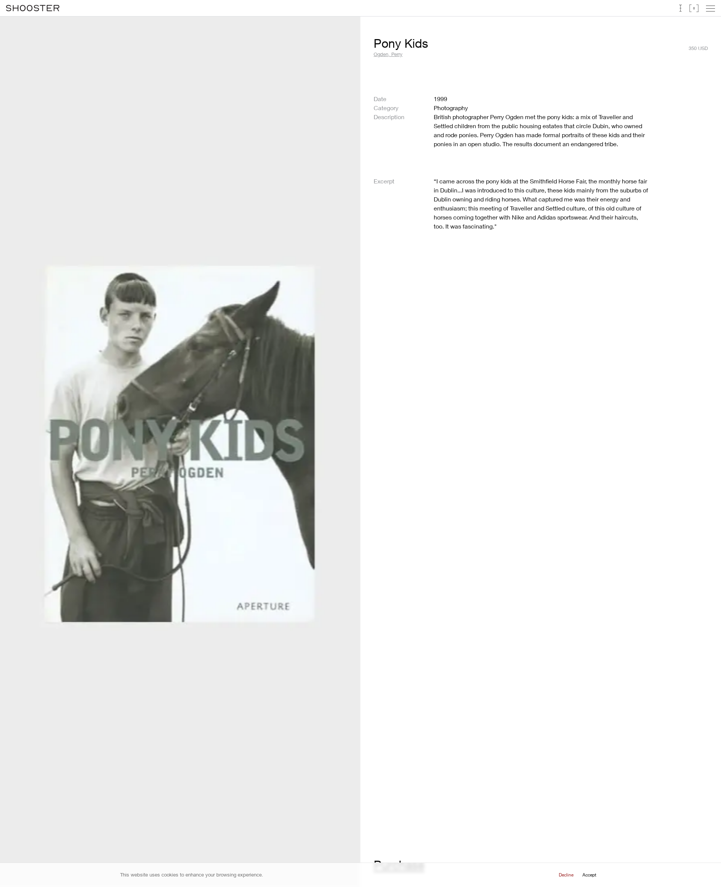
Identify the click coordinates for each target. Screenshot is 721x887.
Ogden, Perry (388, 54)
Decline (566, 875)
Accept (589, 875)
